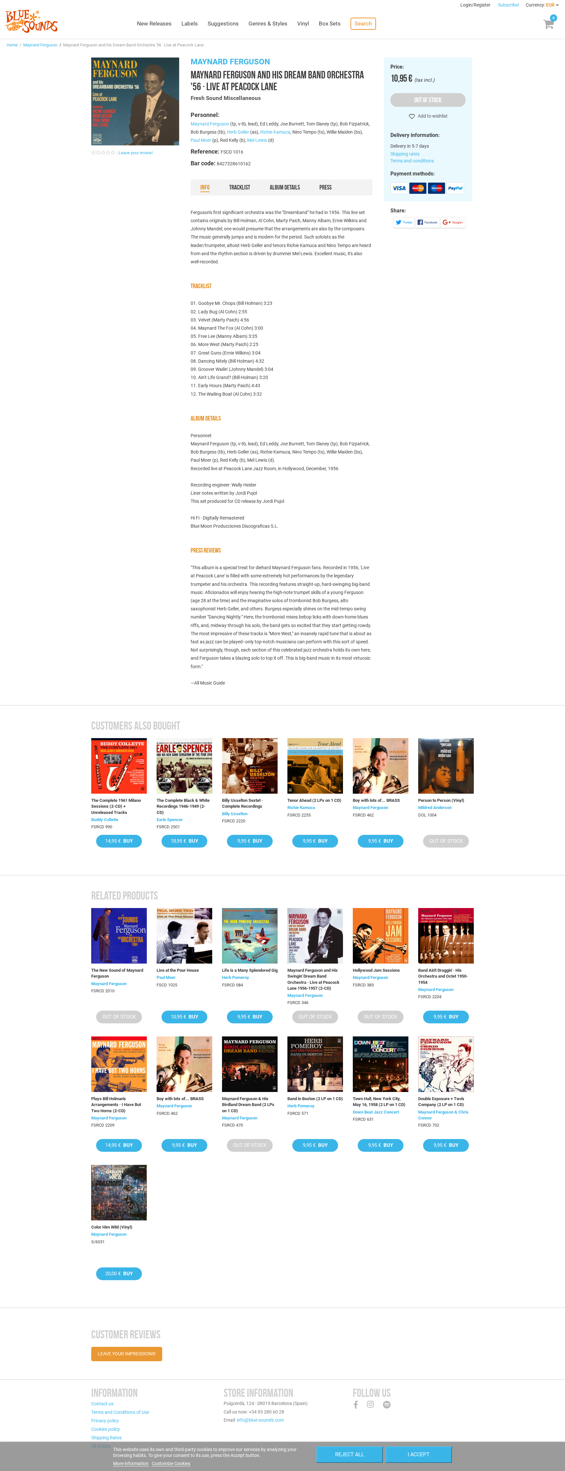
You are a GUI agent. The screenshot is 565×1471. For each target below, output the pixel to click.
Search (363, 23)
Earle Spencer (170, 819)
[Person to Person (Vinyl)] (446, 766)
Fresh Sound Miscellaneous (226, 98)
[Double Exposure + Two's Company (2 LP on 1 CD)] (446, 1064)
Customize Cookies (171, 1463)
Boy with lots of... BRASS (376, 800)
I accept (419, 1454)
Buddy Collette (104, 819)
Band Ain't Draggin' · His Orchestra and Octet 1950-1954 (443, 976)
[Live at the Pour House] (184, 936)
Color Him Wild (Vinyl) (111, 1227)
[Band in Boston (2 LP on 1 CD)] (315, 1064)
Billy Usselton (235, 813)
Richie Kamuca (275, 132)
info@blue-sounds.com (260, 1420)
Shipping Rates (106, 1437)
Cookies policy (105, 1429)
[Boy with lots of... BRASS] (380, 766)
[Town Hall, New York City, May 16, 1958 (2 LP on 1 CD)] (380, 1064)
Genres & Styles (267, 23)
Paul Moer (201, 140)
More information (131, 1463)
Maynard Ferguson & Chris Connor (443, 1115)
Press (325, 187)
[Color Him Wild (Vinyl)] (119, 1192)
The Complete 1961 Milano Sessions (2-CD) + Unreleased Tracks (116, 806)
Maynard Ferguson (40, 44)
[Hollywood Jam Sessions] (380, 936)
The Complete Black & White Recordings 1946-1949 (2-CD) (183, 806)
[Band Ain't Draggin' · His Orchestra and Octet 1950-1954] (446, 936)
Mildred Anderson (435, 807)
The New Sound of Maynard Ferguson (117, 973)
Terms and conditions (412, 160)
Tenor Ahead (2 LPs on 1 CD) (314, 800)
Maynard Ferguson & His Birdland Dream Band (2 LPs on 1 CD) (248, 1104)
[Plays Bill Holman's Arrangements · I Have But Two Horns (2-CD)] (119, 1064)
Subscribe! (508, 5)
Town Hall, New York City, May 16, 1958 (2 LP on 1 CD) (379, 1101)
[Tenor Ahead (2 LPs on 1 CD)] (315, 766)
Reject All (349, 1454)
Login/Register (475, 5)
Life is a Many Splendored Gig (250, 970)
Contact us (102, 1403)
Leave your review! (136, 152)
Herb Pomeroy (235, 977)
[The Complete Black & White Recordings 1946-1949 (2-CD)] (184, 766)
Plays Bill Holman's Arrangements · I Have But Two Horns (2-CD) (116, 1104)
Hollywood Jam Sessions (376, 970)
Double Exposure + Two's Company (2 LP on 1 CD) (441, 1101)
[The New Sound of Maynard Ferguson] (119, 936)
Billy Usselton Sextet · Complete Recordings (242, 803)
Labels (189, 23)
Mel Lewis (257, 140)
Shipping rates (404, 154)
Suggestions (223, 23)
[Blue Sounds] (31, 21)
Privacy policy (105, 1420)
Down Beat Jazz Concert (376, 1112)
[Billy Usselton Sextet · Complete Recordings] (250, 766)
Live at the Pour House (178, 970)
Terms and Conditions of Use (120, 1412)
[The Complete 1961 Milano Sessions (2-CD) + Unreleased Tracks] (119, 766)
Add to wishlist (432, 116)
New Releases (154, 23)
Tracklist (239, 187)
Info (205, 187)
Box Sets (330, 23)
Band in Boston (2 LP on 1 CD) (315, 1098)
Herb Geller (238, 132)
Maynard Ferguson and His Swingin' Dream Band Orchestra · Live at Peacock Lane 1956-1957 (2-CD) (313, 979)
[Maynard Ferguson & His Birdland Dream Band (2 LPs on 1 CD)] (250, 1064)
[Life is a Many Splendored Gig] (250, 936)
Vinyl (303, 23)
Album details (285, 187)
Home (12, 44)
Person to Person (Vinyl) (441, 800)
